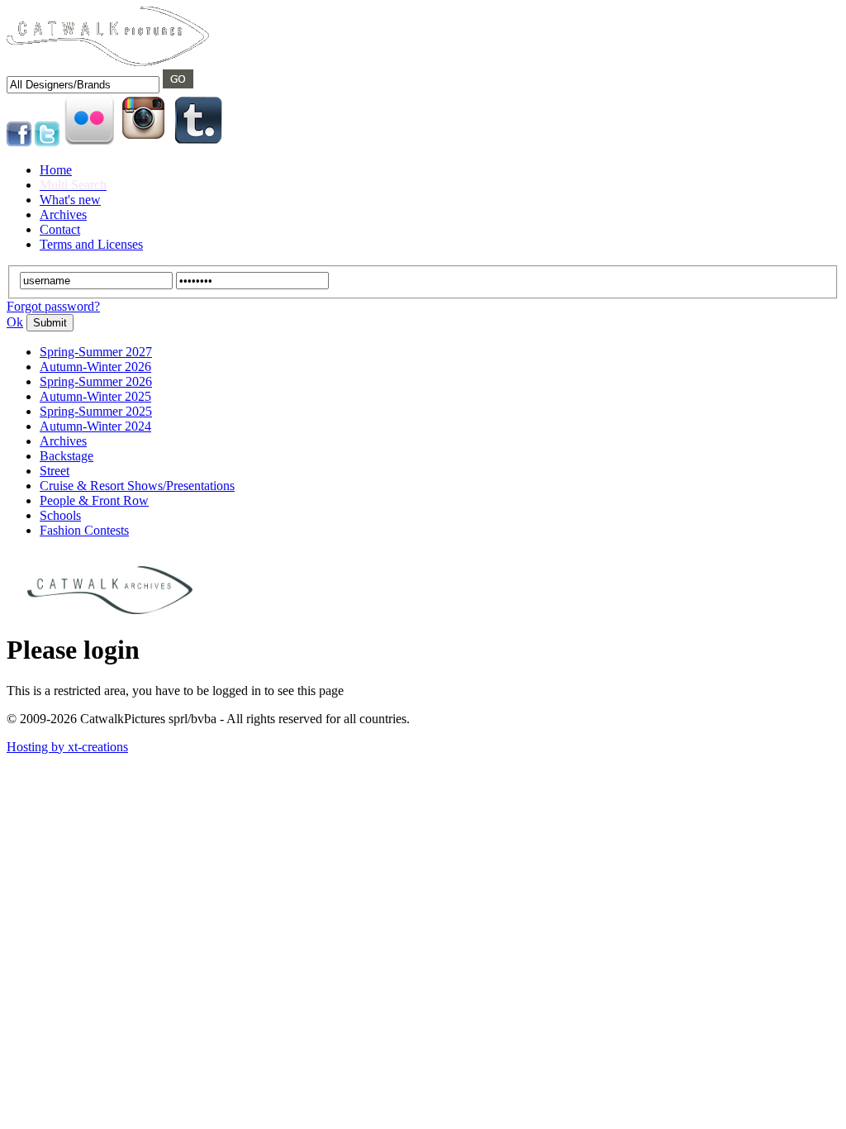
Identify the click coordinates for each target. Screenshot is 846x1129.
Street (54, 471)
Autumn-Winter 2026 (95, 367)
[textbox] (83, 84)
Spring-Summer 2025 (96, 411)
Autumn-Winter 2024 (95, 426)
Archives (63, 441)
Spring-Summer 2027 (96, 352)
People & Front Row (94, 500)
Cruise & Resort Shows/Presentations (137, 486)
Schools (60, 515)
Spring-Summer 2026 (96, 381)
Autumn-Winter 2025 (95, 396)
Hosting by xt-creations (67, 747)
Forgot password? (53, 306)
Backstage (66, 456)
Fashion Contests (84, 530)
